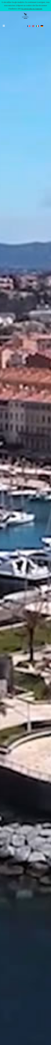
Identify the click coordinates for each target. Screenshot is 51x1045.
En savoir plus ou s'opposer (31, 9)
